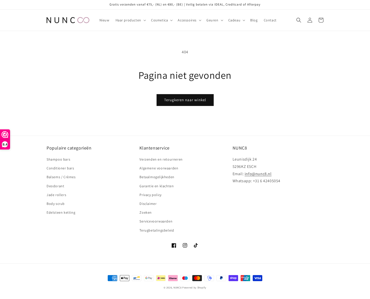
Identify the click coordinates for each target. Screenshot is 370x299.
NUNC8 (177, 287)
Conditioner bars (60, 168)
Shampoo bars (58, 159)
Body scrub (56, 203)
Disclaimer (148, 203)
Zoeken (145, 212)
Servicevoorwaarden (155, 221)
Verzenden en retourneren (160, 159)
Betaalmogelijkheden (156, 177)
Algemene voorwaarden (158, 168)
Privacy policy (150, 195)
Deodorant (55, 186)
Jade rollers (56, 195)
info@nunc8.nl (258, 173)
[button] (130, 20)
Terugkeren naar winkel (185, 99)
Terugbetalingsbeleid (156, 230)
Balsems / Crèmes (61, 177)
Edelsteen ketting (61, 212)
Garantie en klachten (156, 186)
